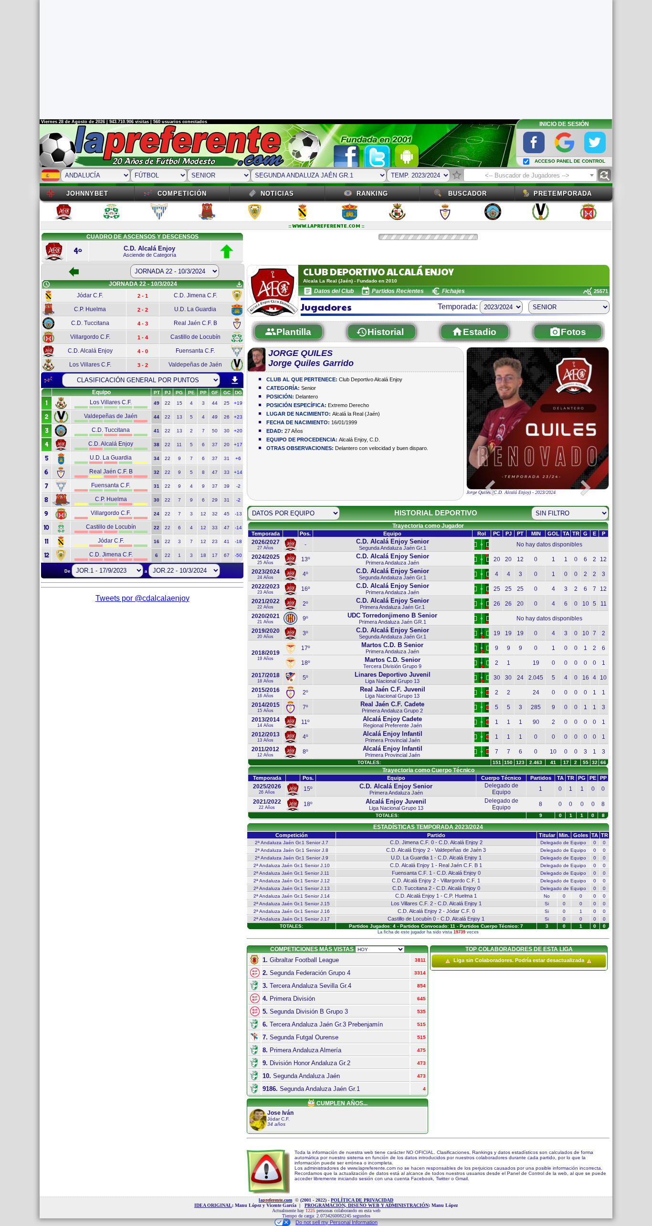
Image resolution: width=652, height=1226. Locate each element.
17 (215, 555)
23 (215, 541)
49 (215, 416)
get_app (239, 284)
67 (227, 555)
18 (203, 555)
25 (227, 403)
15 (179, 403)
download (235, 380)
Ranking (372, 193)
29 (215, 500)
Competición (182, 193)
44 (215, 403)
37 (215, 444)
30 (227, 430)
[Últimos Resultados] (48, 380)
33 (227, 472)
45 (227, 513)
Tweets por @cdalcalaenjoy (142, 598)
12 (203, 513)
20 (227, 444)
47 (215, 472)
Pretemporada (563, 193)
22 (167, 403)
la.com (275, 1200)
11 (179, 444)
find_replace (604, 175)
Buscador (467, 193)
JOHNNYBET (87, 193)
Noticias (277, 193)
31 (227, 458)
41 (227, 541)
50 (215, 430)
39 (227, 486)
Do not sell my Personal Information (336, 1222)
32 (215, 513)
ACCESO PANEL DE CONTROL (570, 161)
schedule (46, 284)
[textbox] (530, 175)
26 (227, 416)
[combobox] (530, 175)
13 (179, 416)
